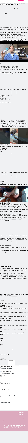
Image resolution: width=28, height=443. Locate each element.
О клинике (3, 412)
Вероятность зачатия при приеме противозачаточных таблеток (7, 369)
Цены (2, 413)
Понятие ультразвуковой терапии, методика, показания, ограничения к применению (10, 179)
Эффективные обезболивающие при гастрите (5, 402)
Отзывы (3, 420)
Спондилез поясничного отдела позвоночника (5, 245)
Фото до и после (4, 419)
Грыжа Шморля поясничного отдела (4, 354)
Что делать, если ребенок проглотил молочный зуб (6, 95)
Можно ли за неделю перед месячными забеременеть (6, 368)
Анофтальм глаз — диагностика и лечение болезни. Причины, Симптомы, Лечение (10, 349)
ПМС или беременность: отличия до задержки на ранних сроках (7, 373)
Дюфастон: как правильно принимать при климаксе (6, 374)
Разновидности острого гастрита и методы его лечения (6, 409)
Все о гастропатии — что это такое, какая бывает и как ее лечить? (8, 395)
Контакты (3, 421)
